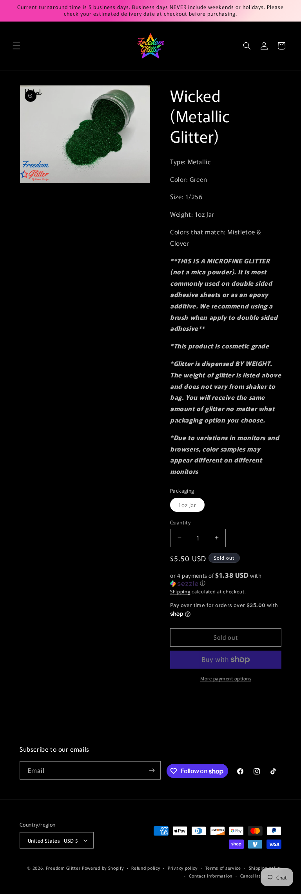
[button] (16, 45)
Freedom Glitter (63, 868)
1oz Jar (191, 506)
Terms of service (223, 868)
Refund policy (145, 868)
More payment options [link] (225, 678)
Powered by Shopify (103, 868)
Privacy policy (183, 868)
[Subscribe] (151, 770)
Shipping (180, 591)
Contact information (210, 875)
